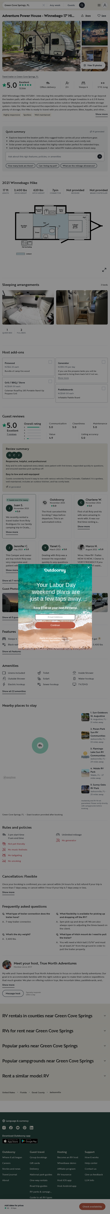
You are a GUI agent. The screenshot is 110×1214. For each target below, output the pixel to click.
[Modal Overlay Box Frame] (55, 607)
